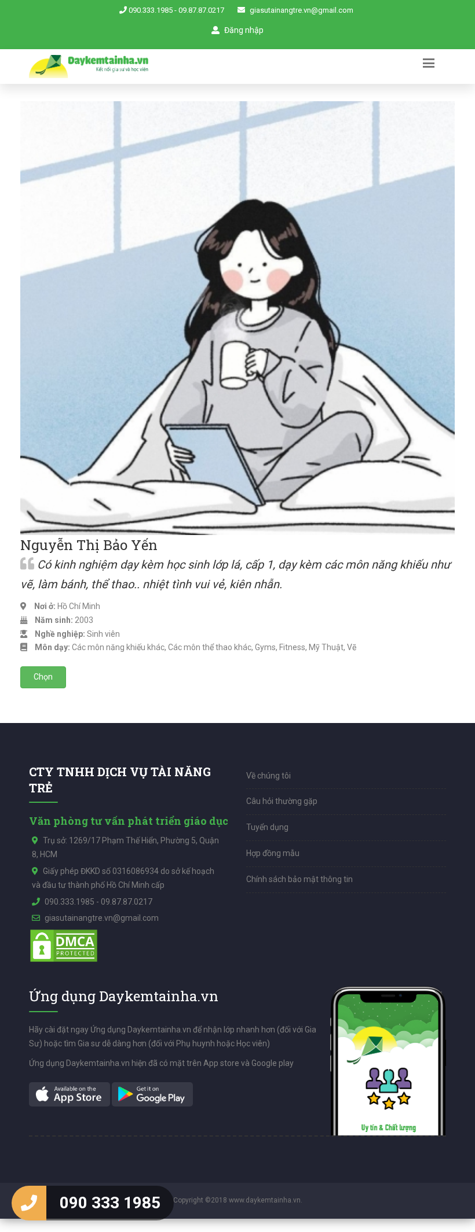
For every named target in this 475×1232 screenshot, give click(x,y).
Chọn (43, 676)
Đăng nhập (243, 30)
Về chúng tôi (268, 775)
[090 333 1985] (29, 1203)
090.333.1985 (151, 10)
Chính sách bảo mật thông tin (299, 879)
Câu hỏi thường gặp (281, 801)
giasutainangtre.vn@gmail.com (301, 10)
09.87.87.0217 (201, 10)
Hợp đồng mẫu (272, 853)
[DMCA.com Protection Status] (63, 945)
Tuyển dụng (267, 827)
